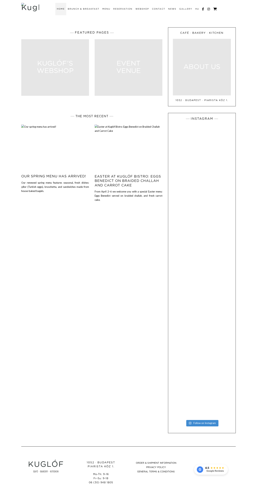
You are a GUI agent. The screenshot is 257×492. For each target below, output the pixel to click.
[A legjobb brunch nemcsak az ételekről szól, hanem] (222, 164)
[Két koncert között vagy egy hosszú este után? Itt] (202, 166)
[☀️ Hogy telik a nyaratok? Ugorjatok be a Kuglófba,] (202, 375)
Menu (106, 9)
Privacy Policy (156, 467)
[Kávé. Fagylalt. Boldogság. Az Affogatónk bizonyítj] (222, 371)
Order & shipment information (156, 463)
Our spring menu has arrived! (53, 176)
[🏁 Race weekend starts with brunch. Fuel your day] (182, 366)
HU (197, 9)
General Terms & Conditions (156, 472)
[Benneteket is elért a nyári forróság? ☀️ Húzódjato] (202, 255)
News (172, 9)
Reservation (122, 9)
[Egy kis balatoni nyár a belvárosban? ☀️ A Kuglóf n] (182, 269)
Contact (158, 9)
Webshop (142, 9)
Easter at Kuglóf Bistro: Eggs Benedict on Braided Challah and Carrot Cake (128, 181)
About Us (201, 67)
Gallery (185, 9)
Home (61, 9)
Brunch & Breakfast (83, 9)
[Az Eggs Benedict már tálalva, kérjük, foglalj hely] (182, 149)
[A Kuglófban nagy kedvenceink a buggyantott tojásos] (222, 266)
